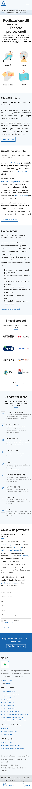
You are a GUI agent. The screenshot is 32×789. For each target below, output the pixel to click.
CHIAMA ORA (10, 785)
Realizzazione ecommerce (11, 694)
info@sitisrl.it (9, 683)
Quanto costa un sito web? (11, 745)
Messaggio (5, 610)
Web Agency (15, 163)
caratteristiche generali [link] (10, 181)
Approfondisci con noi (11, 309)
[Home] (3, 3)
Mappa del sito (8, 734)
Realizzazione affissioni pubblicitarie (14, 720)
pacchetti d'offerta (20, 171)
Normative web (7, 742)
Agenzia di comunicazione (11, 711)
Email (3, 601)
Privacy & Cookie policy (10, 731)
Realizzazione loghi (9, 705)
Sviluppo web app (8, 702)
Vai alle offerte (8, 219)
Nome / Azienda (6, 592)
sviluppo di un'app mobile (11, 550)
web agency (24, 556)
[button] (27, 3)
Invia (4, 627)
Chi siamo (6, 728)
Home (2, 12)
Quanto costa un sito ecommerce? (14, 748)
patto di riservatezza (9, 583)
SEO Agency (6, 544)
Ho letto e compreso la (12, 621)
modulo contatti (21, 196)
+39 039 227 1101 (8, 680)
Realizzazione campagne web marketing (15, 714)
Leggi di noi (6, 139)
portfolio (16, 386)
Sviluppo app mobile (9, 697)
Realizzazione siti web (9, 691)
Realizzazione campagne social (13, 717)
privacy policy (9, 622)
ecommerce (17, 547)
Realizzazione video (9, 708)
